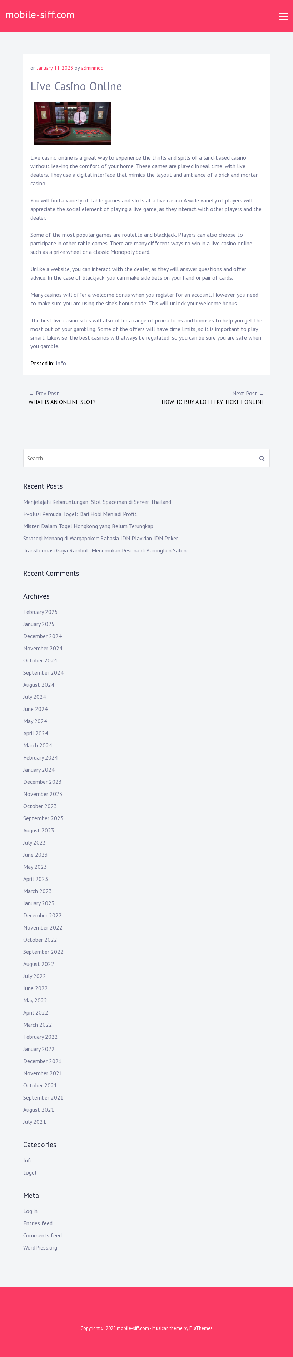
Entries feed (38, 1223)
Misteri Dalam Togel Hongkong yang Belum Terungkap (88, 526)
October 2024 (40, 660)
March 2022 (37, 1024)
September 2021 (43, 1097)
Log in (30, 1211)
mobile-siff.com (40, 14)
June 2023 (35, 854)
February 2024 (40, 757)
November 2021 (43, 1073)
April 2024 (35, 733)
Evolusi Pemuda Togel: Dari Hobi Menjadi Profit (80, 513)
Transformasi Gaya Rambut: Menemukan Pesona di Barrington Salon (105, 550)
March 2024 (37, 745)
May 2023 (35, 866)
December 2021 (42, 1061)
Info (61, 363)
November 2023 (43, 793)
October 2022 (40, 939)
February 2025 (40, 611)
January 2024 (39, 769)
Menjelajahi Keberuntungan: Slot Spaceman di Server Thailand (97, 501)
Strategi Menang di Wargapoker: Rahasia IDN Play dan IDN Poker (100, 538)
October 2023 (40, 806)
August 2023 (38, 830)
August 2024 (38, 684)
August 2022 (38, 963)
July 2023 (34, 842)
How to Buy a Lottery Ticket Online (213, 397)
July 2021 (34, 1121)
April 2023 (35, 878)
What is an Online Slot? (62, 397)
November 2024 (43, 648)
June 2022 (35, 988)
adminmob (92, 68)
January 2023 (39, 903)
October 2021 (40, 1085)
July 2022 (34, 976)
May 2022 (35, 1000)
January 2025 (39, 623)
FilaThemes (201, 1328)
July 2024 (34, 696)
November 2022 (43, 927)
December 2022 (42, 915)
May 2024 (35, 721)
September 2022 (43, 951)
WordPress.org (40, 1247)
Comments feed (42, 1235)
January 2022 (39, 1048)
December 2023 (42, 781)
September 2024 (43, 672)
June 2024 (35, 708)
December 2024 (42, 636)
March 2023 (37, 891)
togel (29, 1172)
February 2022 (40, 1036)
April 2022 (35, 1012)
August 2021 (38, 1109)
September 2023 (43, 818)
